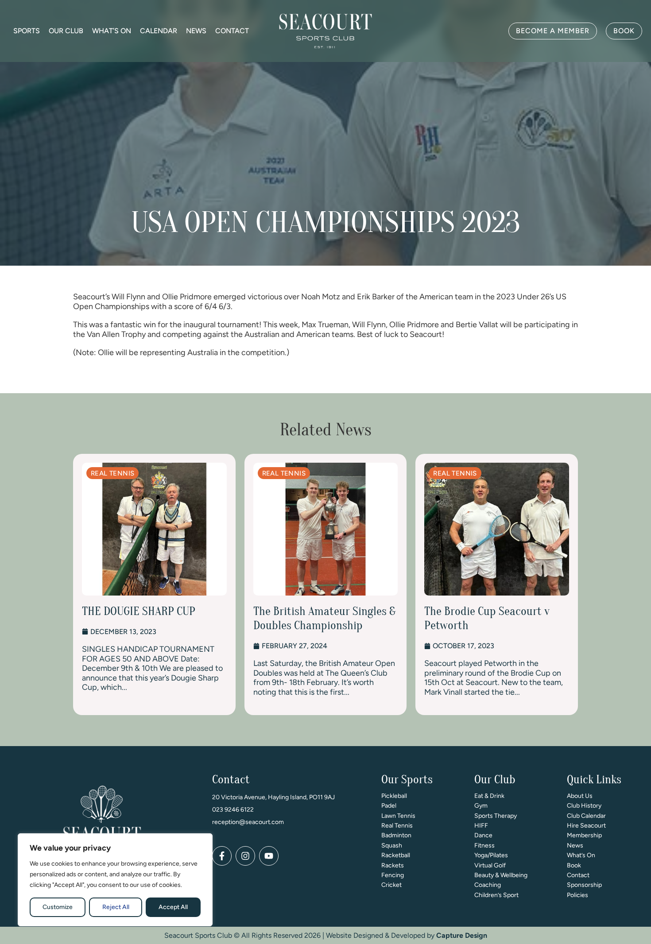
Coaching (487, 885)
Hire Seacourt (586, 825)
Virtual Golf (490, 865)
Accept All (173, 907)
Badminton (396, 835)
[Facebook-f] (222, 856)
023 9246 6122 (233, 809)
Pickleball (394, 796)
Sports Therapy (495, 816)
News (196, 31)
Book (574, 865)
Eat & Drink (489, 796)
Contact (232, 31)
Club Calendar (586, 816)
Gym (481, 805)
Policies (577, 895)
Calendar (158, 31)
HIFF (481, 825)
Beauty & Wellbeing (500, 875)
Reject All (115, 907)
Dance (483, 835)
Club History (584, 805)
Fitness (484, 845)
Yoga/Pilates (491, 855)
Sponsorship (584, 885)
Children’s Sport (496, 895)
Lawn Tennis (398, 816)
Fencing (392, 875)
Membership (584, 835)
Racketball (395, 855)
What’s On (111, 31)
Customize (58, 907)
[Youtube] (269, 856)
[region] (115, 879)
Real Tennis (397, 825)
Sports (26, 31)
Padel (388, 805)
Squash (391, 845)
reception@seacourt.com (248, 822)
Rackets (392, 865)
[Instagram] (245, 856)
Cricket (391, 885)
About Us (580, 796)
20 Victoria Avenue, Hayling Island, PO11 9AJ (273, 797)
